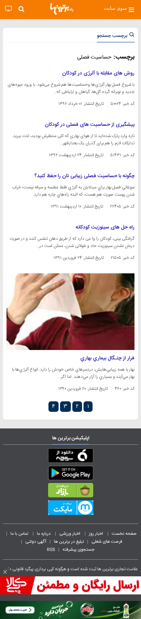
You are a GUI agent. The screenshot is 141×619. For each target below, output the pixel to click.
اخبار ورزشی (70, 533)
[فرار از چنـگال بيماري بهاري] (70, 311)
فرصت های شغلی (106, 541)
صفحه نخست (124, 533)
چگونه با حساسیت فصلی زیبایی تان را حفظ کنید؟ (84, 176)
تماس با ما (19, 533)
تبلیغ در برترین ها (69, 541)
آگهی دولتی (35, 541)
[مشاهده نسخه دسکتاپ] (8, 8)
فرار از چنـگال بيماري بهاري (107, 358)
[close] (5, 572)
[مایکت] (70, 509)
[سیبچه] (70, 457)
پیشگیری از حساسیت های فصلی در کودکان (89, 125)
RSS (51, 549)
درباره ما (44, 533)
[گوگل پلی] (70, 474)
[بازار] (70, 491)
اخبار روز (96, 533)
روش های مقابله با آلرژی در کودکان (98, 73)
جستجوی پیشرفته (78, 549)
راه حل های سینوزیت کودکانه (105, 227)
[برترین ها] (61, 9)
